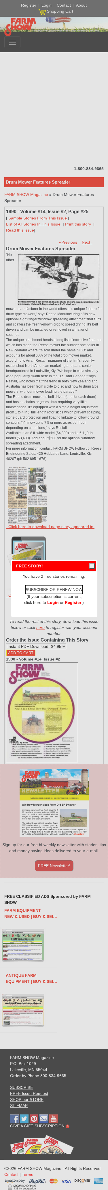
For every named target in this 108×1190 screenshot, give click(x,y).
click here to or (52, 602)
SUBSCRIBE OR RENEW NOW (54, 589)
